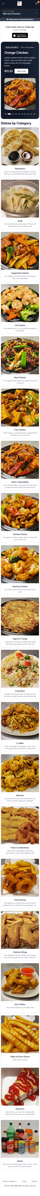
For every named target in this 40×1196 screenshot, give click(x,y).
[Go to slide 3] (12, 112)
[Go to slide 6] (22, 112)
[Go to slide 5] (19, 112)
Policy (24, 1180)
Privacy (34, 1180)
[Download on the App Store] (20, 35)
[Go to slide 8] (28, 112)
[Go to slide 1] (5, 112)
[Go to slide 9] (31, 112)
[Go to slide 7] (25, 112)
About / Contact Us (10, 1180)
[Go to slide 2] (9, 112)
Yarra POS (18, 1184)
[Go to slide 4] (16, 112)
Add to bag (21, 70)
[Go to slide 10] (34, 112)
